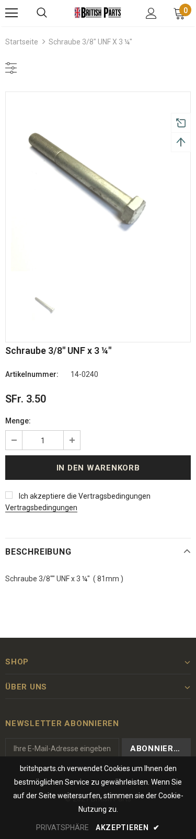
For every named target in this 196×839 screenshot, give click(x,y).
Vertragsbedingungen (41, 507)
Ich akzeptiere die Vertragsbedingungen (85, 496)
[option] (98, 184)
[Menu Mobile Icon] (11, 13)
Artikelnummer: (32, 374)
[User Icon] (151, 13)
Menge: (18, 421)
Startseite (21, 42)
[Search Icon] (42, 13)
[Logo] (98, 12)
